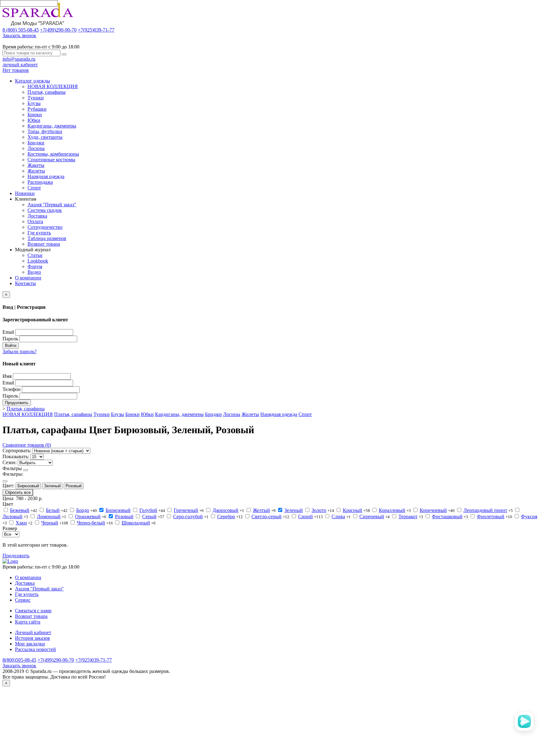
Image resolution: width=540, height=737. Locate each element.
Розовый (74, 486)
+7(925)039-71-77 (96, 30)
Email (8, 332)
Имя (7, 376)
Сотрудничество (45, 227)
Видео (34, 272)
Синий (305, 516)
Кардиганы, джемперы (52, 125)
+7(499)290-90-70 (58, 30)
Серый (149, 516)
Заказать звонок (19, 35)
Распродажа (40, 182)
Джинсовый (225, 510)
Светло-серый (267, 516)
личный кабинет (20, 64)
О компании (28, 277)
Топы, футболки (45, 131)
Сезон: (9, 462)
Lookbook (38, 260)
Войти (10, 345)
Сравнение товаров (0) (26, 445)
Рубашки (37, 109)
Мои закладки (30, 643)
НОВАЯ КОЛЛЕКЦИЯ (53, 86)
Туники (36, 97)
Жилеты (36, 170)
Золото (319, 510)
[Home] (10, 561)
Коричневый (433, 510)
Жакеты (36, 165)
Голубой (148, 510)
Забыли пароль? (19, 351)
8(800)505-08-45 (19, 660)
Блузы (34, 103)
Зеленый (52, 486)
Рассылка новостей (35, 649)
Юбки (34, 120)
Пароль (10, 338)
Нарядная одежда (46, 176)
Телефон (11, 389)
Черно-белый (91, 522)
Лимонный (49, 516)
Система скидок (45, 210)
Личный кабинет (33, 632)
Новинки (25, 193)
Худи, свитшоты (45, 137)
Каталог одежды (32, 80)
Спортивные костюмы (51, 159)
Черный (49, 522)
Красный (352, 510)
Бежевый (19, 510)
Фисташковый (447, 516)
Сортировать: (16, 450)
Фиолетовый (490, 516)
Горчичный (186, 510)
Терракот (408, 516)
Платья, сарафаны (47, 92)
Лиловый (12, 516)
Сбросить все (18, 492)
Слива (338, 516)
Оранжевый (88, 516)
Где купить (39, 232)
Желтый (261, 510)
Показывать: (15, 456)
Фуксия (529, 516)
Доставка (37, 215)
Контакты (25, 283)
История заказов (32, 638)
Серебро (226, 516)
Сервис (23, 600)
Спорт (34, 187)
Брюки (35, 114)
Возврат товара (44, 244)
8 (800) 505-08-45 (20, 30)
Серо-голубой (188, 516)
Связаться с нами (33, 610)
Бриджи (36, 142)
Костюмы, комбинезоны (53, 154)
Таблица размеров (47, 238)
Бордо (82, 510)
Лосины (36, 148)
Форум (35, 266)
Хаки (21, 522)
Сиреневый (371, 516)
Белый (53, 510)
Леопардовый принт (485, 510)
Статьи (35, 255)
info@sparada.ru (18, 59)
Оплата (35, 221)
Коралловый (392, 510)
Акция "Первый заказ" (52, 204)
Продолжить (16, 402)
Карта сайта (27, 621)
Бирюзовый (28, 486)
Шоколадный (136, 522)
